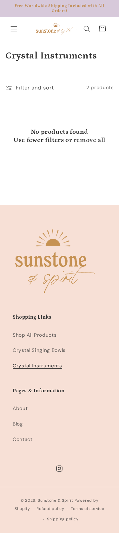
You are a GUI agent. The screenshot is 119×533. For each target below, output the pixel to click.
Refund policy (50, 508)
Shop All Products (34, 335)
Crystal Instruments (37, 366)
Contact (23, 439)
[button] (14, 28)
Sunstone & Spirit (55, 500)
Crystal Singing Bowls (39, 350)
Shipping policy (63, 519)
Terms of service (87, 508)
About (20, 408)
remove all (89, 140)
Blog (18, 424)
